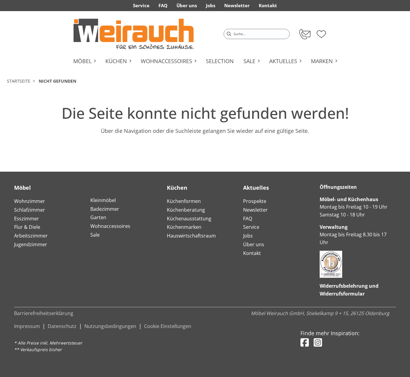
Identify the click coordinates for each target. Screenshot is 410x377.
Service (251, 227)
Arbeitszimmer (31, 235)
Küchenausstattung (189, 218)
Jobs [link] (210, 5)
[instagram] (318, 342)
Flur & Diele (27, 227)
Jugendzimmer (30, 244)
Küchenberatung (186, 210)
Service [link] (141, 5)
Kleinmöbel (103, 200)
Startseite (18, 81)
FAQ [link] (162, 5)
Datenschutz (62, 326)
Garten (98, 217)
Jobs (248, 235)
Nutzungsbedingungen (110, 326)
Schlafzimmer (29, 210)
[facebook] (304, 342)
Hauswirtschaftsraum (191, 235)
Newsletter (255, 210)
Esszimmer (26, 218)
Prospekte (254, 201)
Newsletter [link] (237, 5)
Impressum (27, 326)
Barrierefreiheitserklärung (43, 313)
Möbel (22, 187)
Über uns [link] (186, 5)
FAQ (247, 218)
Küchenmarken (184, 227)
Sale (95, 234)
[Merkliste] (321, 32)
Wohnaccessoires (110, 226)
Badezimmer (104, 209)
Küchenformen (184, 201)
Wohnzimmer (29, 201)
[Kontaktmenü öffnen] (304, 34)
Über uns (253, 244)
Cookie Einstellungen (167, 326)
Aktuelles (256, 187)
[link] (134, 34)
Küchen (177, 187)
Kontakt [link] (268, 5)
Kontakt (252, 253)
